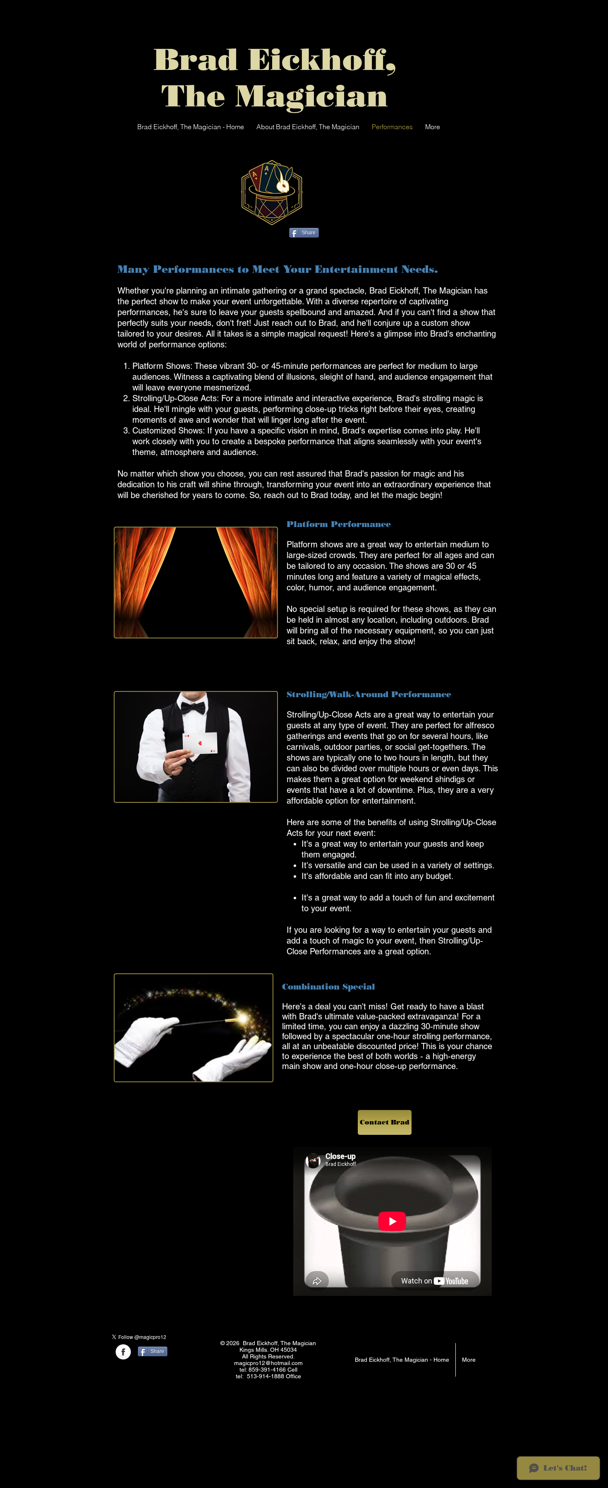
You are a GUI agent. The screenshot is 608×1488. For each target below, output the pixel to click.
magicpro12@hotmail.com (268, 1363)
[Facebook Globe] (123, 1352)
